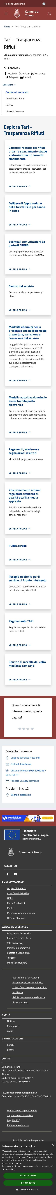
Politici (10, 908)
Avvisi (10, 1031)
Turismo (11, 958)
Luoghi (10, 1045)
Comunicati (13, 1026)
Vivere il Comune (15, 111)
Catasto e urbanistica (18, 953)
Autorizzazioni (20, 1002)
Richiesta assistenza (18, 1125)
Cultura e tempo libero (19, 938)
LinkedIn (27, 77)
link (12, 1169)
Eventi (10, 1050)
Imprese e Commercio (18, 948)
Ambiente (17, 992)
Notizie (11, 1021)
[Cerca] (49, 13)
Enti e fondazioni (16, 903)
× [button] (52, 1145)
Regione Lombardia (15, 4)
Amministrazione (15, 98)
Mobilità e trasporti (17, 962)
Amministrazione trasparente (28, 1140)
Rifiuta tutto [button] (28, 1183)
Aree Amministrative (18, 893)
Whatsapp (40, 73)
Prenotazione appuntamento (22, 1110)
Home (7, 26)
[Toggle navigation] (6, 13)
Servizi (9, 105)
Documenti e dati (16, 918)
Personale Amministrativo (21, 913)
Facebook (12, 73)
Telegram (13, 77)
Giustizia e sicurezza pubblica (27, 982)
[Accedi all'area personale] (44, 4)
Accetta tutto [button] (28, 1175)
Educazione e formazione (25, 977)
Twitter (26, 73)
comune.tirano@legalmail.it (22, 1092)
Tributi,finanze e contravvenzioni (29, 987)
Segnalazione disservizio (20, 1115)
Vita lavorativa (15, 943)
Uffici (10, 898)
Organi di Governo (16, 888)
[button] (28, 1189)
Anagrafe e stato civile (19, 933)
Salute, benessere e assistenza (28, 997)
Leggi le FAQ (13, 1120)
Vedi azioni (8, 84)
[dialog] (28, 1168)
